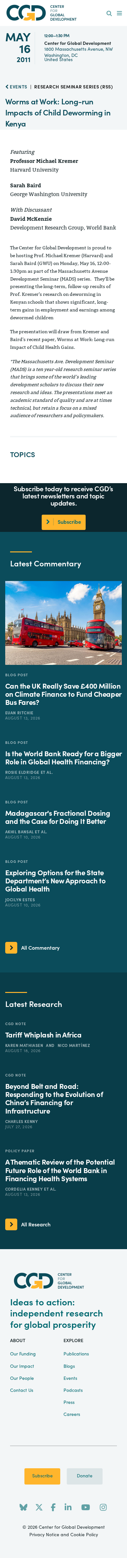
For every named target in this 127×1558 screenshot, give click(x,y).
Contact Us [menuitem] (21, 1390)
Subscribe (42, 1476)
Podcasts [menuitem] (73, 1390)
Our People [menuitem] (22, 1378)
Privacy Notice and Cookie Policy (63, 1535)
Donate (84, 1476)
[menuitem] (109, 13)
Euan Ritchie (19, 713)
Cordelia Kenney (24, 1189)
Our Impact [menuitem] (22, 1366)
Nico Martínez (74, 1045)
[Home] (63, 13)
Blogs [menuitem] (69, 1366)
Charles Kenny (21, 1121)
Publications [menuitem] (76, 1354)
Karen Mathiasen (25, 1045)
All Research (35, 1225)
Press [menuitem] (69, 1402)
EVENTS (17, 87)
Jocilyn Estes (20, 900)
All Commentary (40, 948)
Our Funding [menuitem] (23, 1354)
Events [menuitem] (70, 1378)
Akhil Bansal (20, 832)
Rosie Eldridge (23, 772)
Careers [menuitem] (72, 1414)
